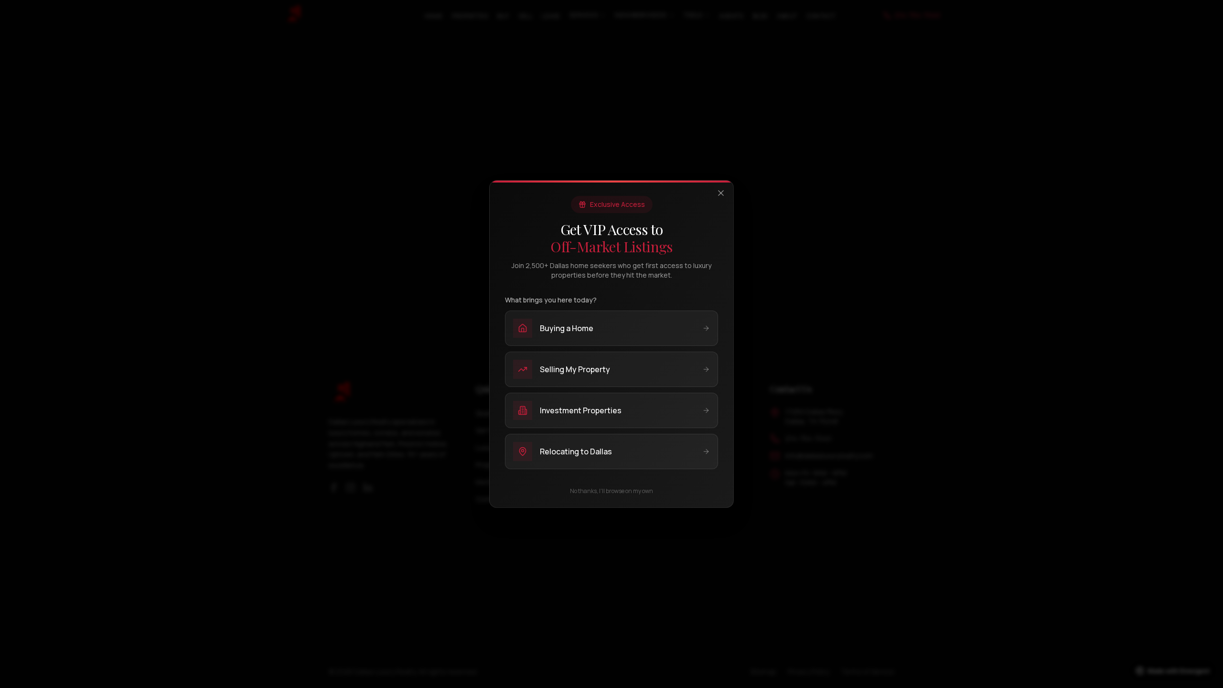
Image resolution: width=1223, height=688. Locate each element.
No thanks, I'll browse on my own (611, 491)
